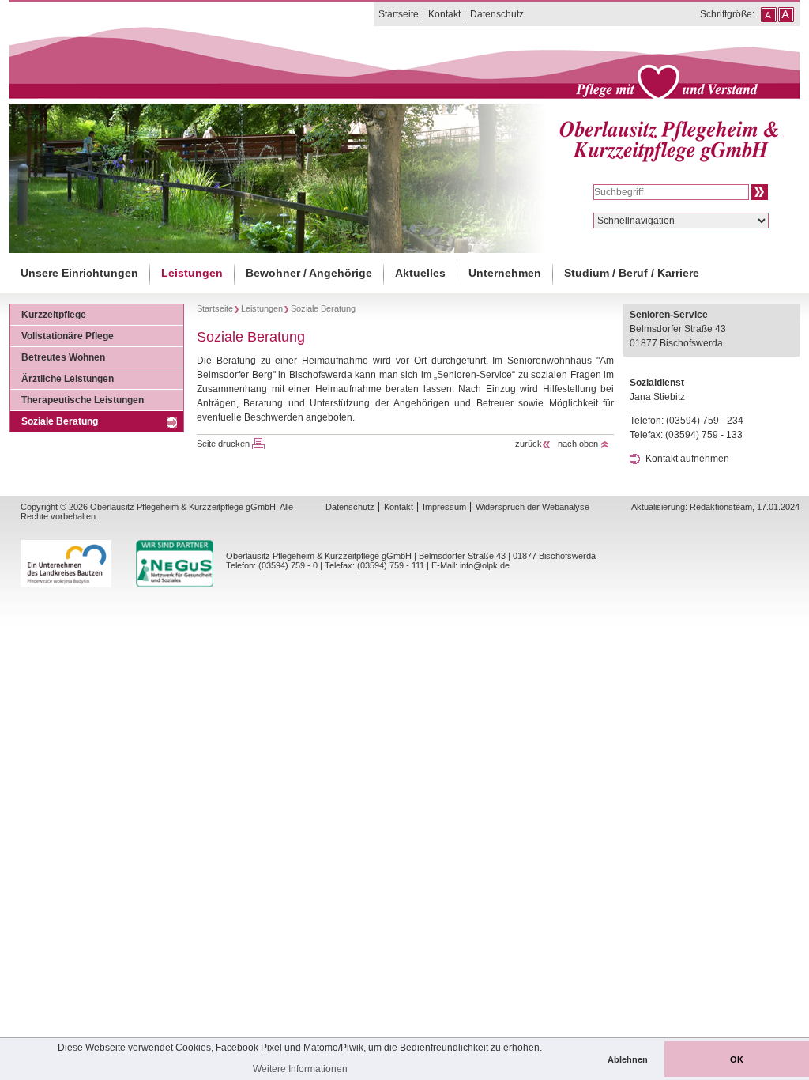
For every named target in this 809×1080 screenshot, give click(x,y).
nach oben (578, 443)
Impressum (444, 507)
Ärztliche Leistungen (67, 378)
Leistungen (192, 272)
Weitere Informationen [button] (300, 1068)
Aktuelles (420, 272)
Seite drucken (223, 443)
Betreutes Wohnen (63, 357)
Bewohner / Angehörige (309, 272)
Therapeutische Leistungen (82, 400)
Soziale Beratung (59, 421)
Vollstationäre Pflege (67, 336)
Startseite (398, 14)
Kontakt (444, 14)
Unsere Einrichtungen (79, 272)
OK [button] (736, 1059)
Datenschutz (497, 14)
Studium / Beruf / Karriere (631, 272)
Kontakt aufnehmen (687, 458)
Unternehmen (504, 272)
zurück (528, 443)
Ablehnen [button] (628, 1059)
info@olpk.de (485, 565)
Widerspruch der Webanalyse (532, 507)
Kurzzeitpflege (53, 314)
